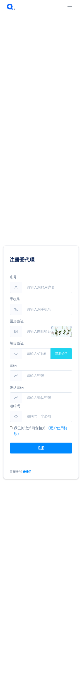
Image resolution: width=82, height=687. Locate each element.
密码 (13, 365)
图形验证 (17, 321)
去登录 (27, 472)
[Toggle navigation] (69, 6)
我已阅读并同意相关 (29, 428)
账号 (13, 277)
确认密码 (17, 387)
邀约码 (15, 406)
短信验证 (17, 343)
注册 (41, 448)
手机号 (15, 299)
